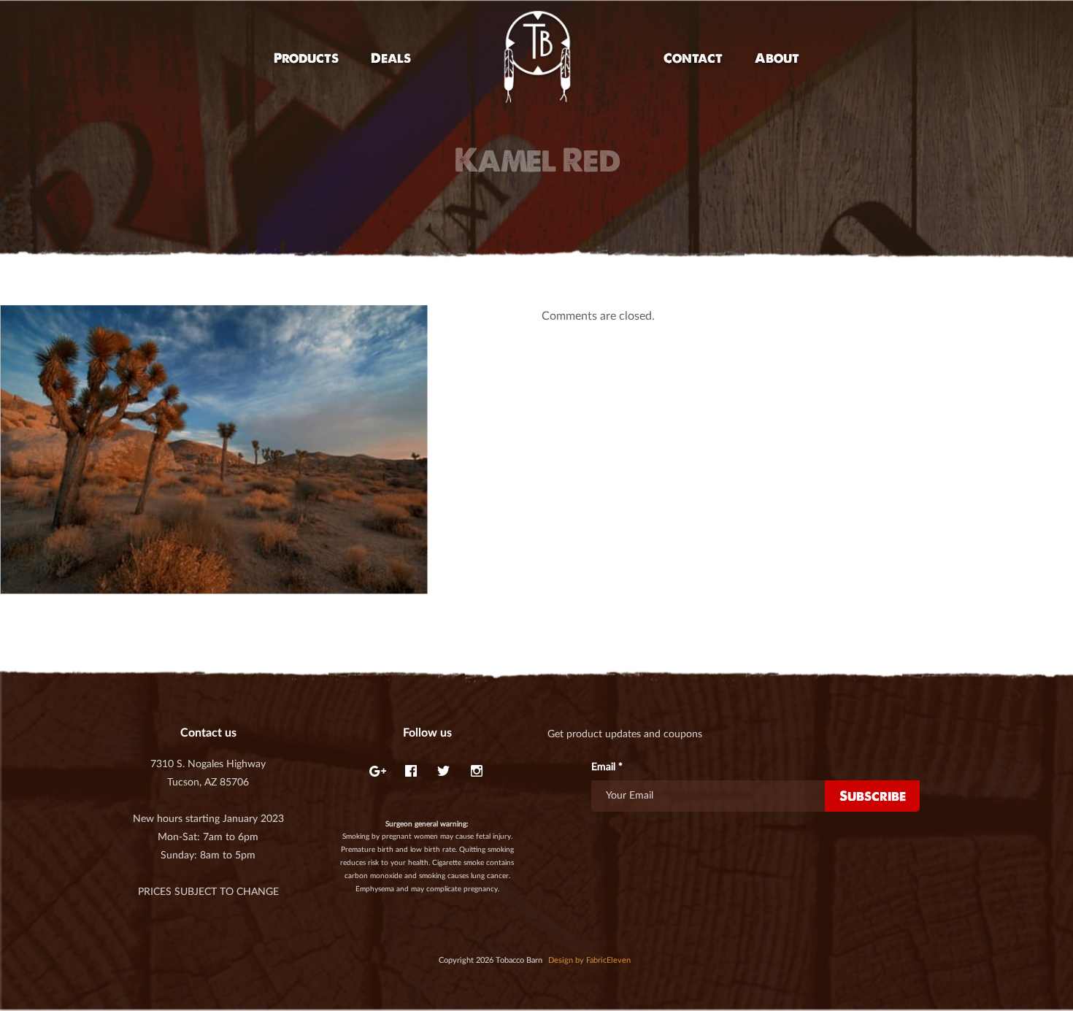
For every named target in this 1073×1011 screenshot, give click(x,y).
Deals (391, 58)
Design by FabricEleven (589, 960)
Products (306, 58)
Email (607, 767)
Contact (693, 58)
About (777, 58)
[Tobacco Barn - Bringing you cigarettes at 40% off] (537, 58)
